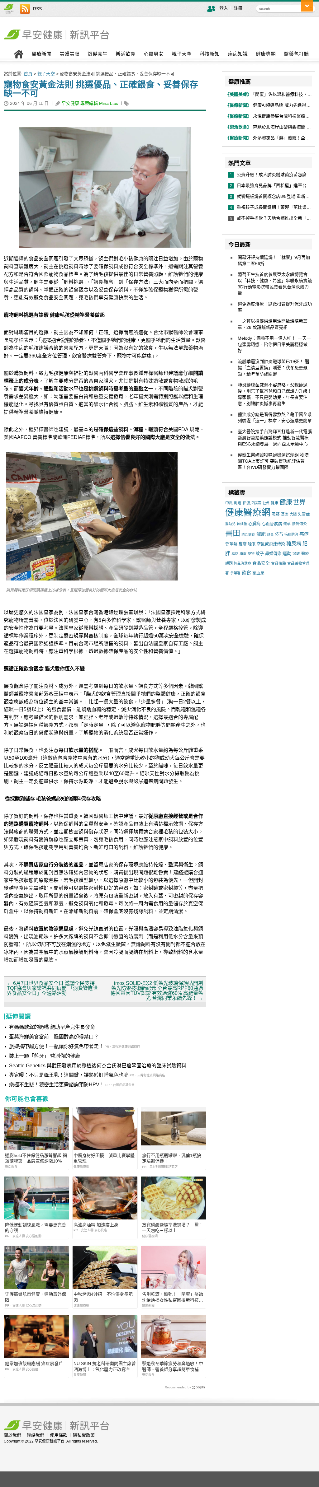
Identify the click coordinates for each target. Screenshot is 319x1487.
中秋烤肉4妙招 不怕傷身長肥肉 (103, 1297)
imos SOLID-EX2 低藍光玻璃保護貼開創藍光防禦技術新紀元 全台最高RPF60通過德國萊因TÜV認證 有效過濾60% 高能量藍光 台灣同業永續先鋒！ (157, 991)
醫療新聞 (41, 54)
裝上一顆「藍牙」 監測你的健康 (44, 1056)
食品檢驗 (278, 563)
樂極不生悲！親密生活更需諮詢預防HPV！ (56, 1084)
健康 (274, 503)
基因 (284, 514)
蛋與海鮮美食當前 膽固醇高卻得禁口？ (54, 1036)
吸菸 (276, 514)
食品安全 (261, 563)
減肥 (261, 534)
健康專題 (266, 54)
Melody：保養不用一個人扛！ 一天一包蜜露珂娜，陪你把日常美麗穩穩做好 (274, 344)
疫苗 (279, 534)
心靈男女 (154, 54)
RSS (37, 8)
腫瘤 (243, 554)
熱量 (270, 534)
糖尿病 (293, 543)
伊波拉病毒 (252, 503)
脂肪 (234, 554)
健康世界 (292, 502)
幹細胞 (242, 524)
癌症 (304, 534)
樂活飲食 (126, 54)
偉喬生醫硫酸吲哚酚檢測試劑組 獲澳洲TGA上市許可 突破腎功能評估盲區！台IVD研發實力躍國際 (273, 461)
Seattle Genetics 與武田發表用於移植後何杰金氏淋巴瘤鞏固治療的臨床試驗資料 (97, 1065)
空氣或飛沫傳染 (271, 544)
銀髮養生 (97, 54)
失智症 (304, 514)
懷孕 (287, 524)
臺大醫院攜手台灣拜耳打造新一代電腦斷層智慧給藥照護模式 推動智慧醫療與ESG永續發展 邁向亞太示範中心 (275, 437)
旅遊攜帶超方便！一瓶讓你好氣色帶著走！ (56, 1046)
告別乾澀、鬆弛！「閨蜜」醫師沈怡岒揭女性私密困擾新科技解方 (172, 1297)
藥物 (251, 554)
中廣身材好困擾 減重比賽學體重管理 (104, 1158)
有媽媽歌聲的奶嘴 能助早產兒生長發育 (52, 1027)
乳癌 (237, 503)
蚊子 (260, 553)
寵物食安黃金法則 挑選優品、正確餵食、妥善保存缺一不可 (101, 89)
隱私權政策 (84, 1435)
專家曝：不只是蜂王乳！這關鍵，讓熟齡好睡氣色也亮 (69, 1075)
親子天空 (182, 54)
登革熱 (231, 544)
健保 (266, 503)
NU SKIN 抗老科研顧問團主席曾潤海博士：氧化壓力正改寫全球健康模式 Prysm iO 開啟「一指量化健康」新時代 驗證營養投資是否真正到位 (105, 1366)
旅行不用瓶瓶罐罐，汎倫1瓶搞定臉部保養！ (171, 1158)
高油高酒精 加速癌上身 (96, 1224)
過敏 (296, 554)
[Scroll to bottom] (307, 6)
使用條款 (58, 1435)
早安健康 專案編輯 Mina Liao (90, 103)
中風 (229, 503)
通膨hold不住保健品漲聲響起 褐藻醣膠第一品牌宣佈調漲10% (36, 1158)
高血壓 (258, 573)
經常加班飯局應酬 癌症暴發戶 (34, 1363)
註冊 (238, 8)
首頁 (28, 73)
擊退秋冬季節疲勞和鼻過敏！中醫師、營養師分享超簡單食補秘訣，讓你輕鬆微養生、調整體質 (172, 1366)
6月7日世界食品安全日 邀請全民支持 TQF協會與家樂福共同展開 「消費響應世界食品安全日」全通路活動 (52, 988)
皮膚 (243, 544)
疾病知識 (238, 54)
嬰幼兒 (230, 524)
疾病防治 (291, 534)
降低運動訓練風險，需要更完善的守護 (35, 1227)
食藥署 (235, 573)
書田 (232, 533)
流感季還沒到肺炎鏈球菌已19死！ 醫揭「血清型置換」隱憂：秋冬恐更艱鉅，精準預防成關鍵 (273, 367)
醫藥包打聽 (296, 54)
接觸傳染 (299, 524)
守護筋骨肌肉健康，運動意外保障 (35, 1297)
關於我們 (12, 1435)
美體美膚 (69, 54)
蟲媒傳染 (273, 553)
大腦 (293, 514)
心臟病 (254, 523)
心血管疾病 (272, 523)
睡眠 (251, 544)
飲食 (246, 572)
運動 (287, 553)
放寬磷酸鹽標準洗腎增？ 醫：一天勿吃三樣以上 (172, 1227)
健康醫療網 (247, 512)
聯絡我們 (35, 1435)
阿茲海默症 (242, 563)
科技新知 (210, 54)
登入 (223, 8)
